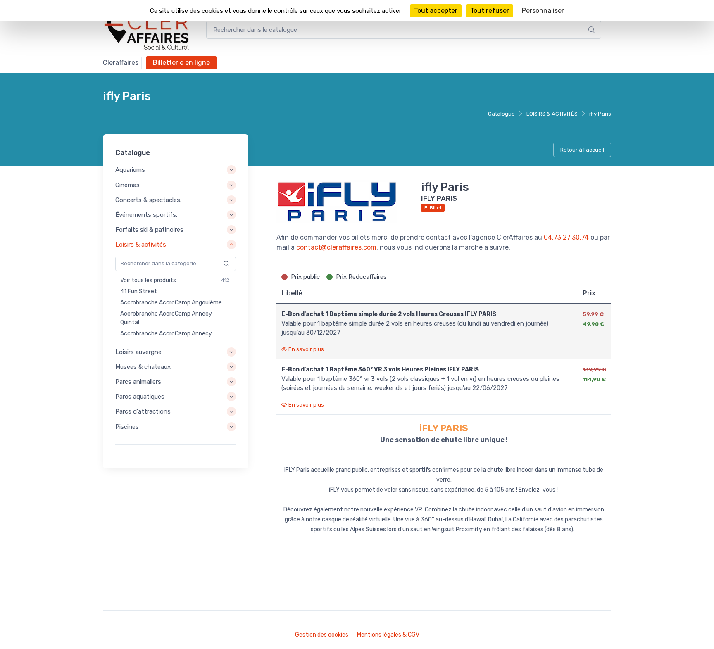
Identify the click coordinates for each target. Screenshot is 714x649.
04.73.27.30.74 (566, 237)
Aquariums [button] (130, 170)
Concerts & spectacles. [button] (148, 200)
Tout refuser (489, 10)
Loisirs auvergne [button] (138, 352)
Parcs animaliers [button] (138, 381)
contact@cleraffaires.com (336, 247)
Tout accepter (435, 10)
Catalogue (501, 114)
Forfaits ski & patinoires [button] (149, 229)
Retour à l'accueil (582, 150)
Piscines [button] (127, 426)
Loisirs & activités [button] (140, 245)
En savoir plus (306, 349)
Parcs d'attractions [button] (143, 412)
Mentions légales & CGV (388, 634)
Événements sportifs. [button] (146, 215)
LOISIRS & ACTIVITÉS (552, 114)
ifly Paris (600, 114)
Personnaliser (543, 10)
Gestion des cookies (321, 634)
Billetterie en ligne (181, 63)
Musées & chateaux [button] (143, 367)
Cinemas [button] (127, 185)
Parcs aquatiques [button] (139, 396)
